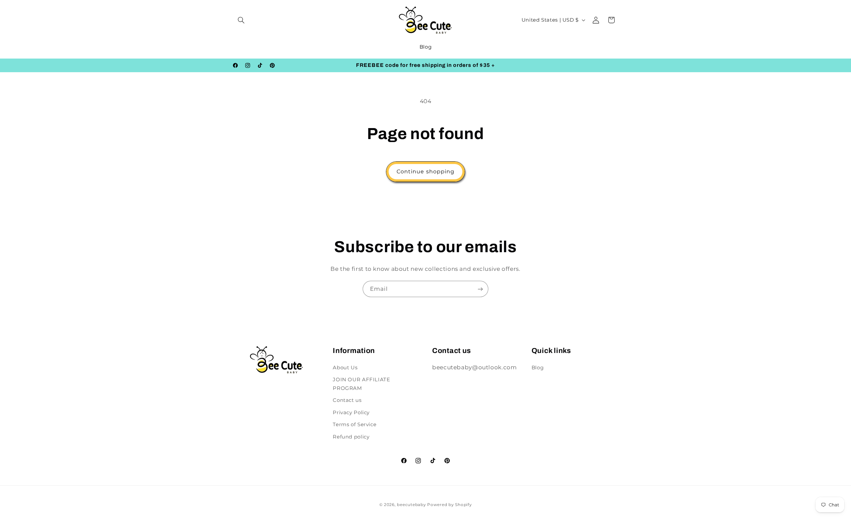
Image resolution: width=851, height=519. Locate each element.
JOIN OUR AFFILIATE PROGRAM (361, 384)
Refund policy (351, 437)
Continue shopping (425, 171)
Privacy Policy (351, 413)
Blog (538, 368)
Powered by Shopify (449, 504)
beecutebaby (411, 504)
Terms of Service (354, 425)
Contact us (347, 400)
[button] (241, 20)
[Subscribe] (480, 289)
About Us (345, 368)
